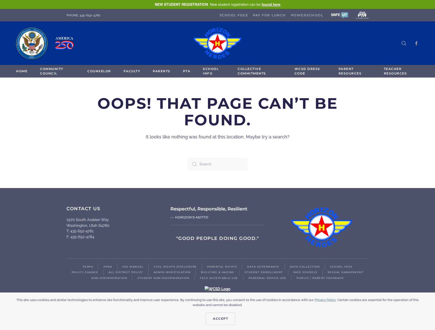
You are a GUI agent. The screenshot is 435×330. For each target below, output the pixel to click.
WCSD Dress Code (307, 71)
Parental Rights (222, 266)
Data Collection (305, 266)
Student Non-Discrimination (163, 278)
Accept (220, 318)
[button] (339, 15)
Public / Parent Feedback (320, 278)
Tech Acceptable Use (219, 278)
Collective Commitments (252, 71)
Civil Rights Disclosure (175, 266)
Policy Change (85, 272)
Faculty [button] (132, 71)
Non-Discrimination (109, 278)
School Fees (234, 15)
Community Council (51, 71)
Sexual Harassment (346, 272)
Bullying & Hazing (217, 272)
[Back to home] (217, 43)
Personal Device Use (267, 278)
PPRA (107, 266)
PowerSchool (307, 15)
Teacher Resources (395, 71)
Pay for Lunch (269, 15)
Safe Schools (305, 272)
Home (21, 71)
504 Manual (132, 266)
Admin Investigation (172, 272)
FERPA (88, 266)
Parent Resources (350, 71)
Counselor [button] (99, 71)
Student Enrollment (264, 272)
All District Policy (125, 272)
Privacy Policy (325, 300)
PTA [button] (187, 71)
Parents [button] (161, 71)
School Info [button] (211, 71)
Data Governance (263, 266)
